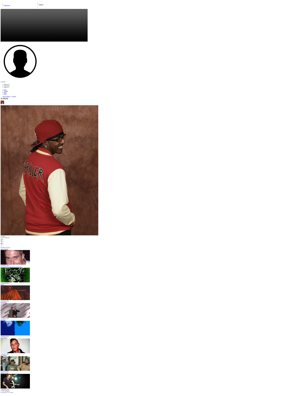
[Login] (40, 7)
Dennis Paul (3, 302)
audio (5, 92)
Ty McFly (13, 96)
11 (6, 87)
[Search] (40, 3)
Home (5, 89)
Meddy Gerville (4, 373)
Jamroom (12, 392)
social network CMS (4, 392)
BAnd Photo (4, 355)
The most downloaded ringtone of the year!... (11, 267)
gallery (5, 94)
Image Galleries (6, 96)
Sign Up (41, 4)
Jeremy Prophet (4, 249)
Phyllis (2, 284)
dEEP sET (3, 320)
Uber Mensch (4, 337)
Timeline (6, 91)
